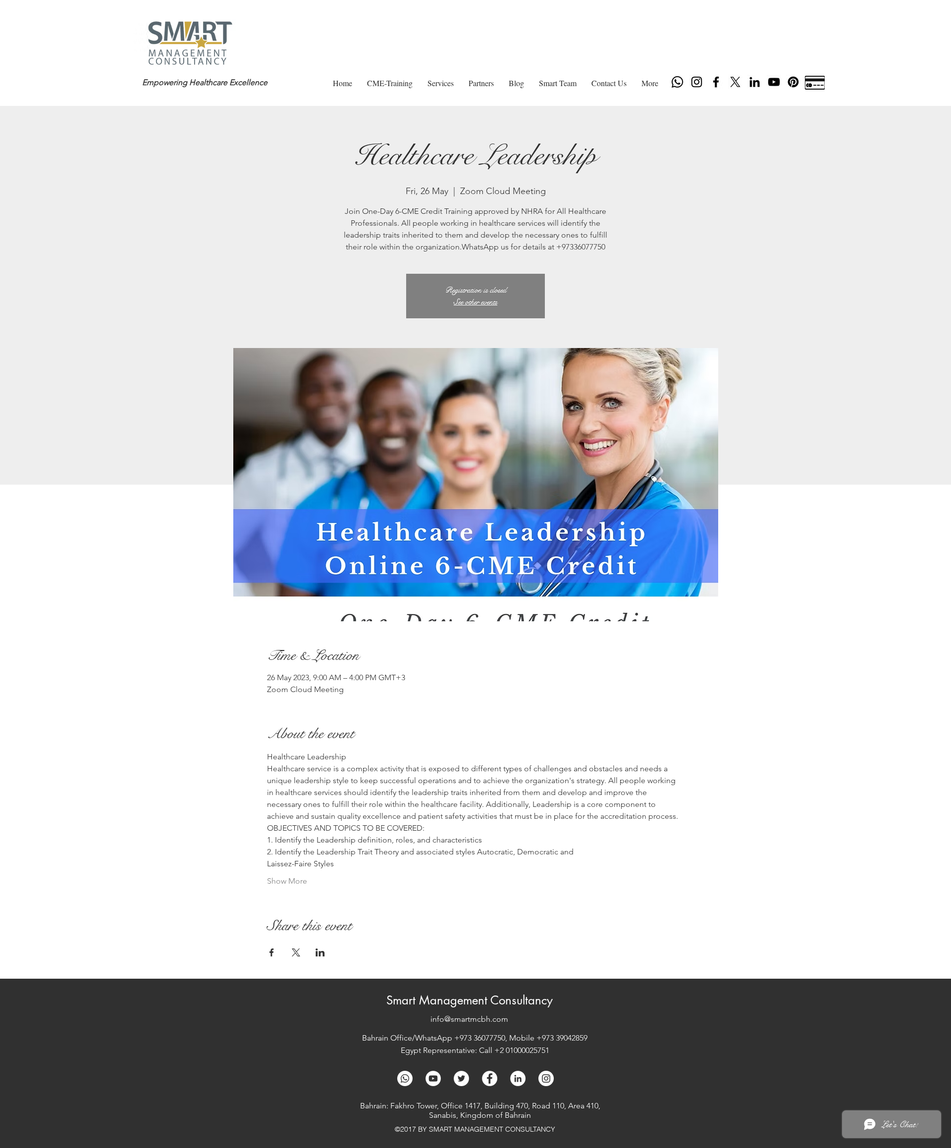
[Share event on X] (296, 952)
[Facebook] (716, 82)
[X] (735, 82)
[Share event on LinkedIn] (320, 952)
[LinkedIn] (754, 82)
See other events (475, 302)
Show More (287, 881)
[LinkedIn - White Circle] (518, 1078)
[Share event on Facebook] (271, 952)
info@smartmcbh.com (469, 1019)
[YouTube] (774, 82)
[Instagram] (696, 82)
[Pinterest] (793, 82)
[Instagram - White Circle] (546, 1078)
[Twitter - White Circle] (461, 1078)
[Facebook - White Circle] (489, 1078)
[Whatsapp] (677, 82)
